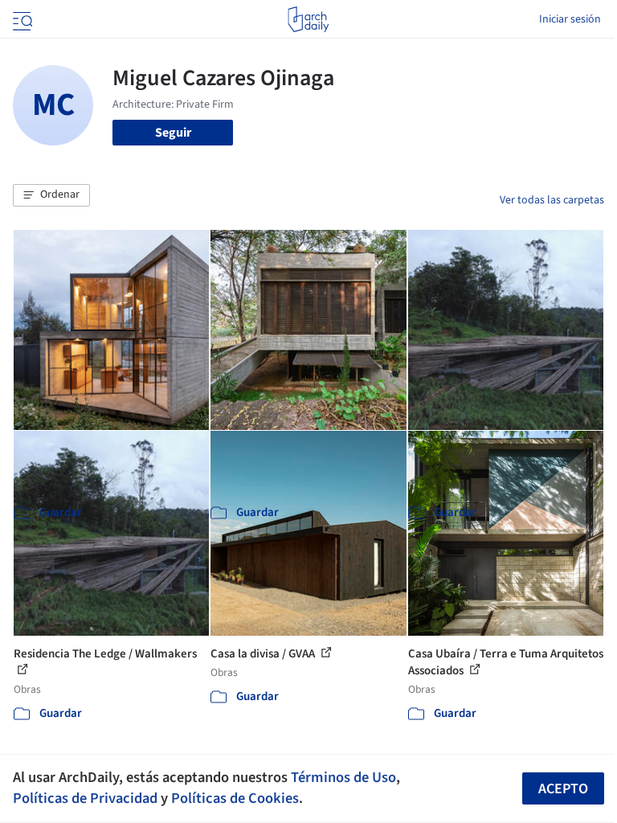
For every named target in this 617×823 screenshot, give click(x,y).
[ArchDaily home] (308, 19)
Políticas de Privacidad (85, 798)
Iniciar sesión (570, 19)
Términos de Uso (343, 777)
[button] (51, 195)
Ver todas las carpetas (552, 200)
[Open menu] (21, 19)
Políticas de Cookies (235, 798)
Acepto (563, 789)
